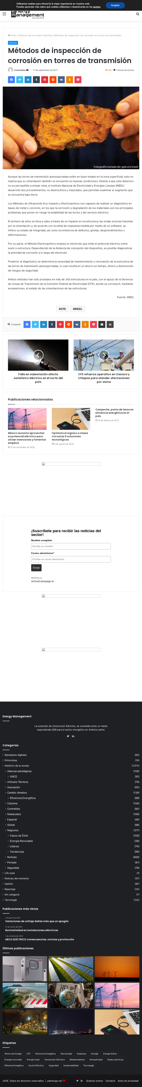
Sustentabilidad (70, 1065)
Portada (11, 862)
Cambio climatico (17, 792)
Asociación (13, 787)
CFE (63, 309)
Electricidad (66, 1053)
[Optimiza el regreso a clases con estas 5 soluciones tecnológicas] (71, 419)
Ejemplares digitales (16, 755)
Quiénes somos (94, 1080)
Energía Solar (33, 1059)
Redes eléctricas (115, 1059)
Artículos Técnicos (17, 781)
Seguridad (13, 867)
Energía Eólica (110, 1053)
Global (11, 824)
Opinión (9, 883)
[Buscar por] (137, 15)
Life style (10, 873)
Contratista (13, 808)
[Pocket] (77, 79)
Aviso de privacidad (128, 1080)
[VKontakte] (61, 79)
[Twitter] (19, 79)
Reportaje (10, 889)
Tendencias (17, 851)
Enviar (36, 567)
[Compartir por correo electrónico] (101, 324)
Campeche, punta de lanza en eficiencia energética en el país (114, 413)
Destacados (14, 814)
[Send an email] (27, 70)
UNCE (13, 776)
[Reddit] (53, 79)
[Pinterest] (44, 79)
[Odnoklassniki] (69, 79)
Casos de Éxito (19, 835)
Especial (12, 819)
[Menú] (4, 15)
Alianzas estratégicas (19, 771)
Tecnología (11, 900)
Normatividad (96, 1059)
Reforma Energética (14, 1065)
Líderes (14, 846)
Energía (94, 1053)
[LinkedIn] (28, 79)
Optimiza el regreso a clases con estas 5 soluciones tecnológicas (70, 436)
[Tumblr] (36, 79)
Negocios (12, 830)
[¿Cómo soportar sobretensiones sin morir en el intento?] (71, 1022)
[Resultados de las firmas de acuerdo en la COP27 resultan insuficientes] (71, 995)
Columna (12, 803)
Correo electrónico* (42, 553)
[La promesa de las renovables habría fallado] (71, 969)
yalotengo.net (54, 1080)
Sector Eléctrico (36, 1065)
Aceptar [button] (115, 5)
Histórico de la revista (30, 35)
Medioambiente (77, 1059)
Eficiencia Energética (23, 798)
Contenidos (20, 70)
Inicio (13, 35)
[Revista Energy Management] (27, 14)
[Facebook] (11, 79)
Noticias (48, 35)
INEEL (78, 309)
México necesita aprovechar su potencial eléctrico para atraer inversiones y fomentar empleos (27, 438)
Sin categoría (12, 894)
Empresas (81, 1053)
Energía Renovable (21, 841)
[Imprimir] (110, 324)
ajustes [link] (96, 6)
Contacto (110, 1080)
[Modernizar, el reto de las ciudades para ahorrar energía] (25, 1022)
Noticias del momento (17, 878)
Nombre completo (41, 540)
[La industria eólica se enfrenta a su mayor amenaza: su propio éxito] (117, 969)
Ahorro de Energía (13, 1053)
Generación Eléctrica (55, 1059)
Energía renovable (13, 1059)
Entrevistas (11, 760)
